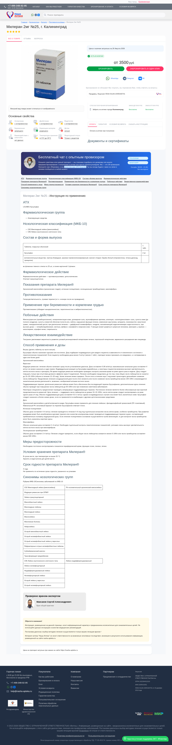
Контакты (75, 684)
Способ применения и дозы (31, 184)
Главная (24, 22)
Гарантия (102, 124)
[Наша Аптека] (17, 15)
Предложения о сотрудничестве (117, 677)
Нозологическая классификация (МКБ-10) (65, 178)
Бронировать (106, 69)
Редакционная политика (49, 692)
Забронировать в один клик (145, 69)
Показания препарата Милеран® (34, 181)
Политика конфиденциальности (70, 736)
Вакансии (75, 688)
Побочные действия (114, 181)
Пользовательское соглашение (52, 700)
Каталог (44, 22)
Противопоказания (55, 181)
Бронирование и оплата (49, 681)
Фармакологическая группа (36, 178)
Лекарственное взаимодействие (136, 181)
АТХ (22, 178)
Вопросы (38, 39)
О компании (76, 677)
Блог (41, 684)
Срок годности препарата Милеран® (113, 184)
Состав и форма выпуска (92, 178)
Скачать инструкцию (138, 124)
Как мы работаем (46, 677)
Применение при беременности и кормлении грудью (84, 181)
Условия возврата (117, 124)
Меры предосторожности (54, 184)
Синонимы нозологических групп (33, 187)
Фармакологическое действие (115, 178)
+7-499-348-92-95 (19, 683)
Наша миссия (77, 681)
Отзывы (27, 39)
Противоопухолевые (57, 22)
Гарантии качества (47, 696)
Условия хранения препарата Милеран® (81, 184)
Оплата (92, 124)
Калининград (144, 2)
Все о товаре (14, 39)
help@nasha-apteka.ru (21, 691)
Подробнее (84, 731)
